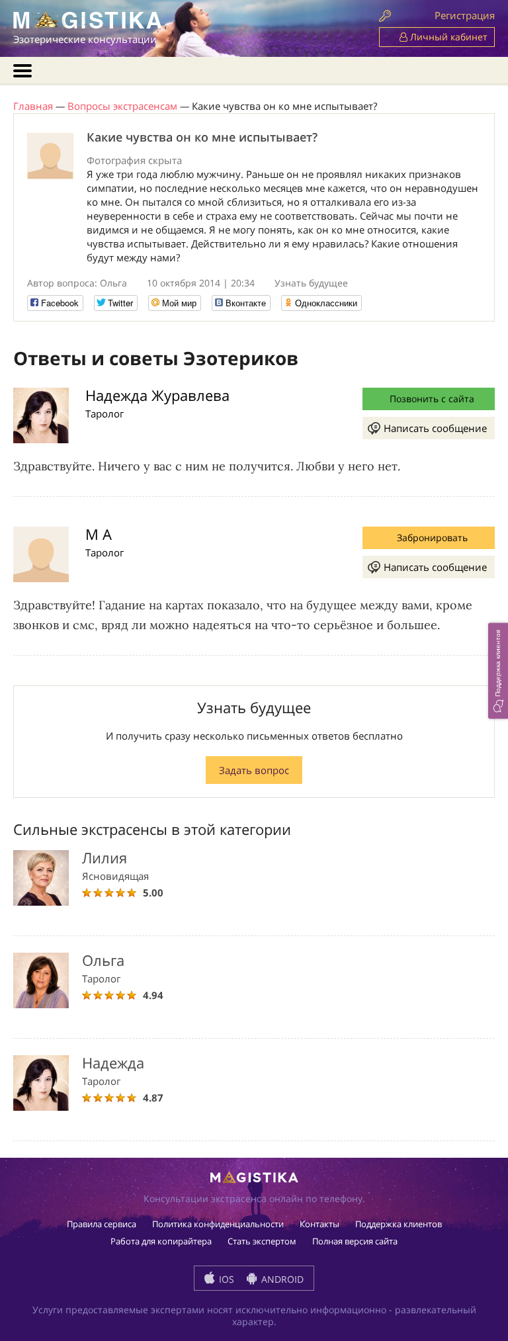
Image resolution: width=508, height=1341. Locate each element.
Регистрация (465, 15)
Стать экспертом (262, 1241)
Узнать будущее (311, 283)
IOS (225, 1279)
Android (281, 1279)
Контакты (319, 1224)
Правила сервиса (101, 1224)
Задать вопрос (254, 770)
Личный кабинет (447, 36)
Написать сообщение (435, 428)
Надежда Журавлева (157, 395)
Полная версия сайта (355, 1241)
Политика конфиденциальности (218, 1224)
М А (98, 534)
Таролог (104, 413)
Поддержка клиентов (398, 1224)
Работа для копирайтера (161, 1241)
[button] (498, 670)
